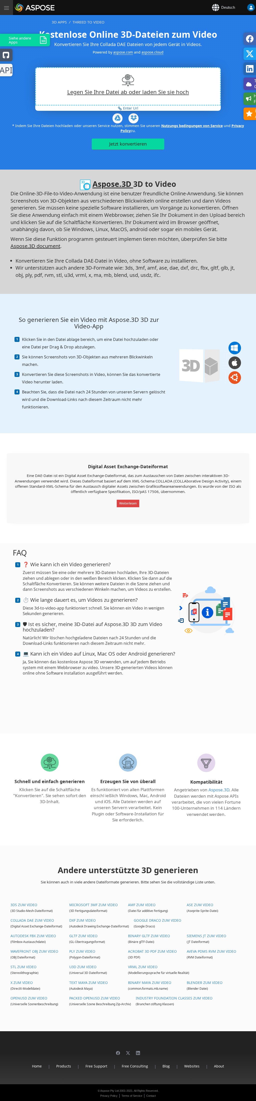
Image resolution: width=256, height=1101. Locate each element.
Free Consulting (135, 1066)
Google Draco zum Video (157, 920)
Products (63, 1066)
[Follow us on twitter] (128, 1050)
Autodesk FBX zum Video (33, 935)
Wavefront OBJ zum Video (34, 951)
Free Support (96, 1066)
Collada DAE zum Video (32, 920)
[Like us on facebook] (118, 1050)
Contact (151, 1095)
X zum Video (21, 982)
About (219, 1066)
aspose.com (123, 52)
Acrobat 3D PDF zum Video (152, 951)
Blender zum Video (204, 982)
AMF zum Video (142, 904)
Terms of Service (132, 1095)
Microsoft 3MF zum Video (93, 904)
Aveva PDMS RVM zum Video (211, 951)
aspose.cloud (153, 52)
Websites (192, 1066)
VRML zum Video (143, 966)
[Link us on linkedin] (138, 1050)
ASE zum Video (200, 904)
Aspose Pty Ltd (109, 1090)
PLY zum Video (82, 951)
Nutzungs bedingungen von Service (192, 125)
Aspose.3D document (35, 246)
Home (37, 1066)
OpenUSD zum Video (28, 998)
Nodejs (6, 70)
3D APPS (59, 22)
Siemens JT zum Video (206, 935)
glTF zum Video (83, 935)
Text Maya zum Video (88, 982)
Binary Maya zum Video (149, 982)
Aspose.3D (112, 184)
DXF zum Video (82, 920)
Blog (166, 1066)
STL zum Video (23, 966)
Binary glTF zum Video (149, 935)
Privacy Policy (109, 1095)
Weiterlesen (128, 503)
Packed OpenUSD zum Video (94, 998)
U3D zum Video (82, 966)
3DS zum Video (23, 904)
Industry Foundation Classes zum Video (174, 998)
